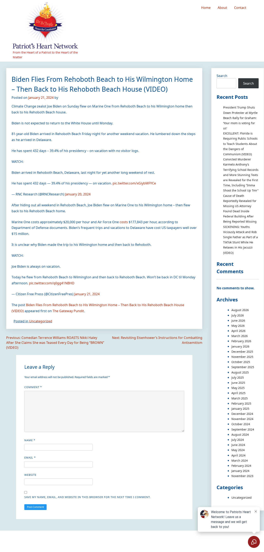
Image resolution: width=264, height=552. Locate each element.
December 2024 (242, 414)
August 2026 (240, 310)
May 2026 (238, 326)
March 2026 (239, 336)
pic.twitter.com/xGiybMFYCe (134, 183)
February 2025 (241, 403)
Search (222, 76)
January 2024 (240, 471)
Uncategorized (40, 321)
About (222, 7)
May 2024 (238, 450)
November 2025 (242, 357)
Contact (240, 7)
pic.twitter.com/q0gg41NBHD (51, 283)
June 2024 (238, 445)
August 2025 (240, 372)
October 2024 (240, 424)
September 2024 (242, 429)
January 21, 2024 (87, 294)
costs (124, 222)
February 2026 (241, 341)
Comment (33, 387)
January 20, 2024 (78, 194)
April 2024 (238, 455)
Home (206, 7)
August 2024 (240, 434)
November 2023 (242, 476)
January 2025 (240, 409)
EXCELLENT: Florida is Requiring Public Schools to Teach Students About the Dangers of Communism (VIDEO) (240, 143)
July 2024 (237, 440)
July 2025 (237, 377)
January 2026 (240, 346)
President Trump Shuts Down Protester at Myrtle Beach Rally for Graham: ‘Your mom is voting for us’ (240, 117)
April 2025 (238, 393)
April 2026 (238, 331)
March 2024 (239, 460)
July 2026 (237, 315)
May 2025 (238, 388)
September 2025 (242, 367)
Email (30, 457)
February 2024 (241, 466)
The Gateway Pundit (68, 311)
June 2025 (238, 383)
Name (29, 440)
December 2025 (242, 352)
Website (30, 475)
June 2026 (238, 320)
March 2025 (239, 398)
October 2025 (240, 362)
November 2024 (242, 419)
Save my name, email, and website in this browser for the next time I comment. (87, 497)
